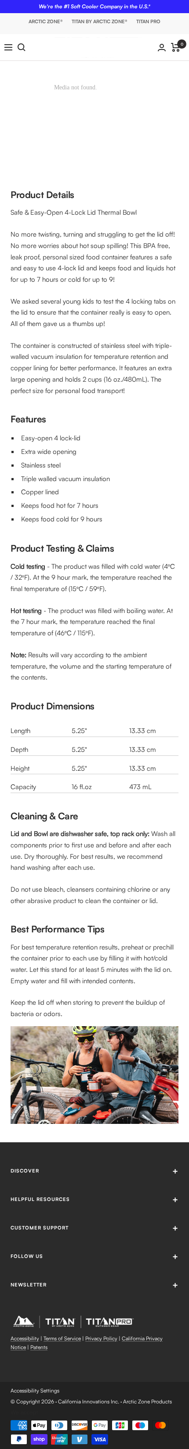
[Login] (162, 47)
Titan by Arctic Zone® (99, 21)
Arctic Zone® (46, 21)
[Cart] (175, 47)
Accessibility (25, 1338)
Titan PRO (148, 21)
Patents (38, 1347)
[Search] (21, 47)
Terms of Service (62, 1338)
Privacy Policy (101, 1338)
